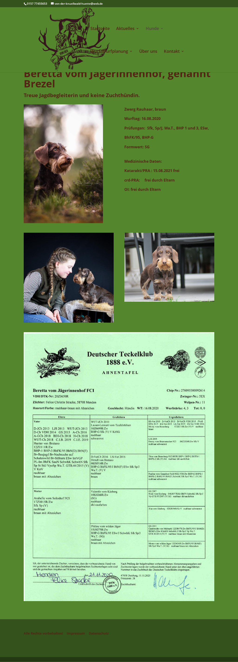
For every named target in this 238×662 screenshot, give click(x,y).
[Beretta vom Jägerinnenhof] (63, 221)
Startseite (100, 29)
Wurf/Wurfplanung (109, 52)
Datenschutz (99, 633)
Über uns (148, 52)
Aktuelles (125, 29)
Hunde (152, 29)
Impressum (76, 633)
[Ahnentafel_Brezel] (119, 599)
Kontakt (172, 52)
